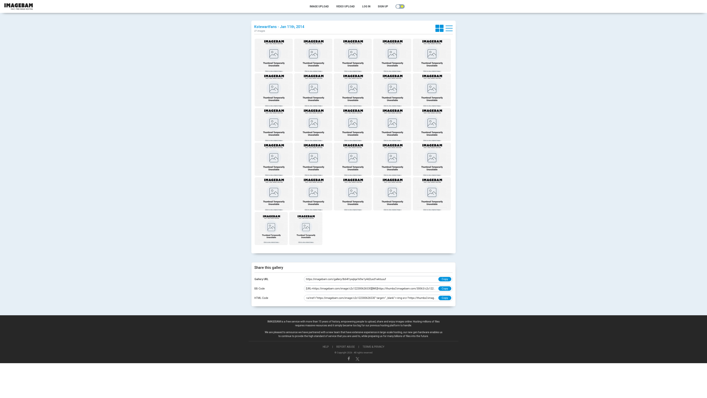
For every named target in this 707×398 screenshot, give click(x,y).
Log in (366, 6)
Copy (445, 279)
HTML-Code (261, 297)
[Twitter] (357, 358)
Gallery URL (261, 279)
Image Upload (319, 6)
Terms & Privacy (373, 346)
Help (326, 346)
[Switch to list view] (449, 28)
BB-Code (259, 288)
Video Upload (345, 6)
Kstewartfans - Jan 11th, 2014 (279, 27)
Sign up (383, 6)
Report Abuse (345, 346)
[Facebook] (349, 358)
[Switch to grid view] (440, 28)
